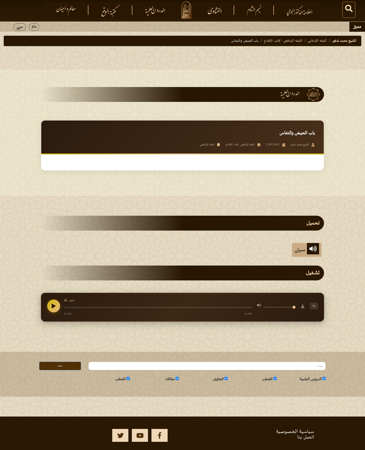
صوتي (300, 249)
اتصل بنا (305, 437)
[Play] (53, 306)
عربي (19, 27)
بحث (60, 365)
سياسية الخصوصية (295, 431)
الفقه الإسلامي (317, 41)
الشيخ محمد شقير (344, 41)
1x (313, 305)
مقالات (170, 379)
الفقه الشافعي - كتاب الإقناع (283, 41)
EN (34, 27)
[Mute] (259, 305)
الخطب (267, 379)
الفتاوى (218, 379)
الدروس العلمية (311, 379)
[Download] (302, 307)
